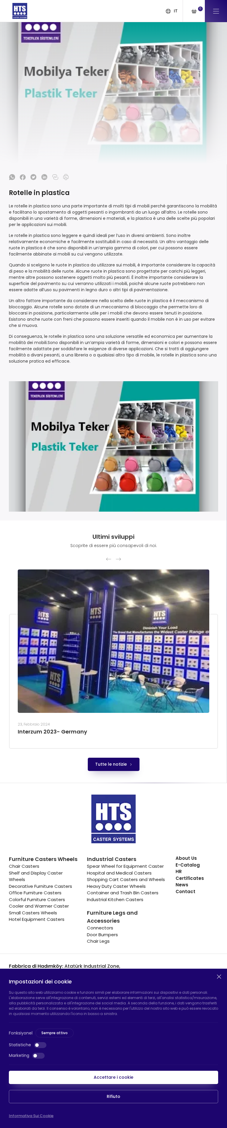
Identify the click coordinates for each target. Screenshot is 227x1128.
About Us (186, 858)
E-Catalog (188, 865)
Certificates (190, 878)
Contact (185, 891)
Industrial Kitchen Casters (115, 899)
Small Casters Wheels (33, 913)
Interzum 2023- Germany (52, 731)
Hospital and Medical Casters (119, 873)
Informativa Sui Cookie (31, 1116)
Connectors (100, 928)
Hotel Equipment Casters (36, 919)
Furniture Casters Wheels (43, 859)
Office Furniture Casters (35, 893)
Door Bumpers (102, 934)
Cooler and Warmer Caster (39, 906)
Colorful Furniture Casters (37, 899)
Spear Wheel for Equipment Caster (125, 866)
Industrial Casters (111, 859)
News (182, 885)
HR (179, 871)
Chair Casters (24, 866)
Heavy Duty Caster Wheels (116, 886)
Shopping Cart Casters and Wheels (126, 879)
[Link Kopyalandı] (55, 177)
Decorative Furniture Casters (40, 886)
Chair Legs (98, 941)
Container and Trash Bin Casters (122, 893)
